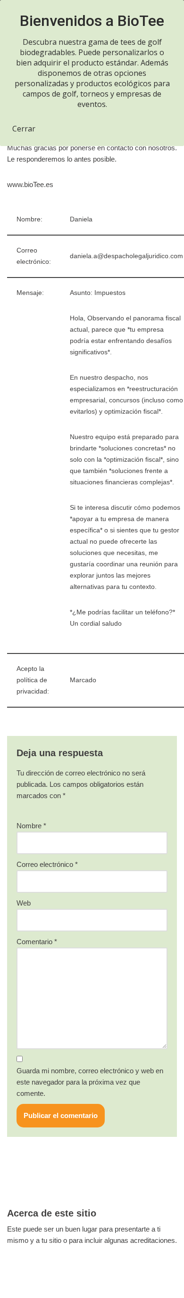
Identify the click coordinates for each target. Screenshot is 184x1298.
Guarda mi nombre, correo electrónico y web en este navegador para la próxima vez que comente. (90, 1082)
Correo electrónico (47, 864)
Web (24, 903)
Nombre (31, 826)
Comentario (37, 942)
